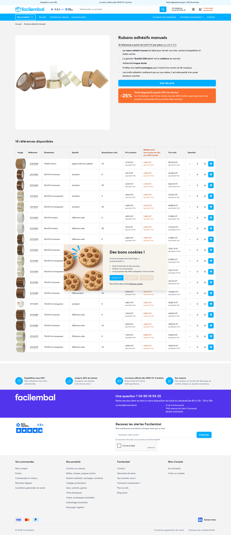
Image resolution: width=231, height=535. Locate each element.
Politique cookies (136, 284)
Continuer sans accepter (131, 277)
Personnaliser (147, 278)
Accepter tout (117, 278)
